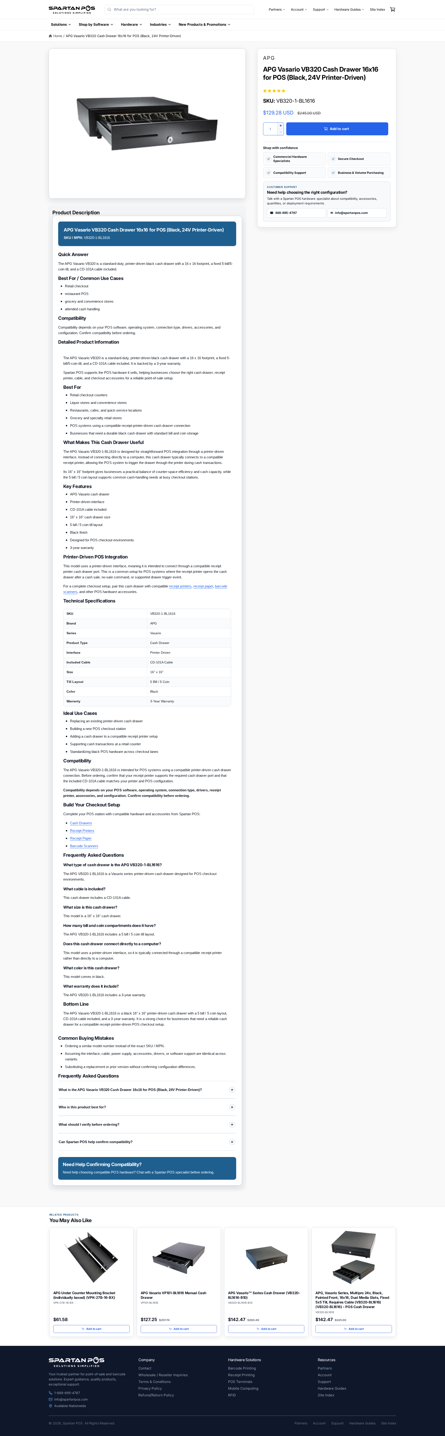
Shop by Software (94, 24)
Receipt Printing (241, 1375)
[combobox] (179, 9)
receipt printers (180, 586)
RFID (232, 1395)
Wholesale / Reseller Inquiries (163, 1375)
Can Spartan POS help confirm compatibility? (96, 1142)
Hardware (129, 24)
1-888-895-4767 (67, 1393)
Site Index (377, 9)
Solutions (59, 24)
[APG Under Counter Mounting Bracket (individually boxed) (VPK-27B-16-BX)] (91, 1257)
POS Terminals (240, 1381)
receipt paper (203, 586)
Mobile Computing (243, 1388)
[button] (392, 9)
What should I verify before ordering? (89, 1124)
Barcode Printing (242, 1368)
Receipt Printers (82, 831)
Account (297, 9)
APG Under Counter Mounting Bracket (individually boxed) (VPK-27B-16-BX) (84, 1295)
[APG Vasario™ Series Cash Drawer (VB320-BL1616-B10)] (266, 1257)
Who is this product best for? (82, 1107)
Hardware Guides (347, 9)
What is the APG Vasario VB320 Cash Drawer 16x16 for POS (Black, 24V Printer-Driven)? (130, 1090)
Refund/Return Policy (156, 1395)
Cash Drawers (81, 823)
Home (57, 36)
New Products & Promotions (202, 24)
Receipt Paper (81, 838)
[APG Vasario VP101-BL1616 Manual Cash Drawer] (179, 1257)
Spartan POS (73, 1423)
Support (319, 9)
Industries (158, 24)
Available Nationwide (70, 1406)
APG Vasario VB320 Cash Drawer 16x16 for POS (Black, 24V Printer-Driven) (123, 36)
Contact (144, 1368)
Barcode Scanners (84, 846)
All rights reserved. (100, 1423)
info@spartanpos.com (71, 1399)
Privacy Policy (150, 1388)
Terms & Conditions (154, 1381)
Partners (275, 9)
